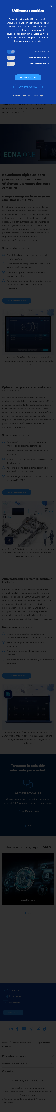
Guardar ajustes (28, 87)
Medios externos (37, 57)
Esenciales (40, 51)
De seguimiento (38, 63)
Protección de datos (21, 95)
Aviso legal (38, 95)
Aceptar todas (28, 77)
